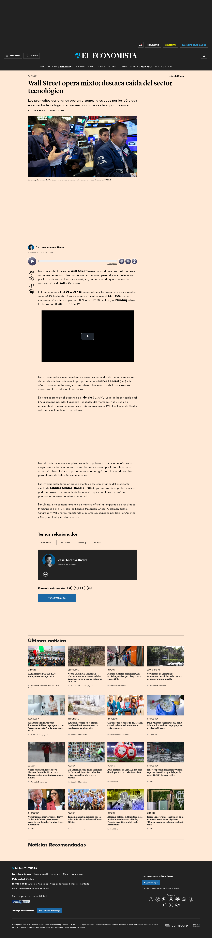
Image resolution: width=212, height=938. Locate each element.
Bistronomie (73, 719)
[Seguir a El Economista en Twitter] (158, 899)
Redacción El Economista (118, 685)
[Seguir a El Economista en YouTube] (171, 899)
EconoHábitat (153, 670)
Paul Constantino (36, 735)
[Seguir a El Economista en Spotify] (177, 899)
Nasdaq (82, 542)
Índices (158, 67)
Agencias (46, 735)
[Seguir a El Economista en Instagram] (184, 899)
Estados (111, 670)
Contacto (84, 884)
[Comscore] (176, 926)
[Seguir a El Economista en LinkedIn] (164, 899)
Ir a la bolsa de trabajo (49, 911)
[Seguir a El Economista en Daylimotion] (191, 899)
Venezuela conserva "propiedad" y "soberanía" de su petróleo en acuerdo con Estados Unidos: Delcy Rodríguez (46, 821)
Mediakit (30, 879)
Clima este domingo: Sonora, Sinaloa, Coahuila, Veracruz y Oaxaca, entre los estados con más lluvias (45, 774)
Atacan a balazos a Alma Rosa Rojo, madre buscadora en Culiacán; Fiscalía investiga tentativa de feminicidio (125, 821)
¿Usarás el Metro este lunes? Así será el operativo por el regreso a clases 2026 (124, 676)
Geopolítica (73, 670)
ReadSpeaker (112, 264)
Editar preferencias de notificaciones (30, 888)
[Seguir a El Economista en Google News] (164, 905)
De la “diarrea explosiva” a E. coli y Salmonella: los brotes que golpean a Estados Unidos (165, 725)
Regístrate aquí (151, 883)
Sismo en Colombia (84, 67)
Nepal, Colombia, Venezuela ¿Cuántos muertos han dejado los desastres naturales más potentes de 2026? (85, 678)
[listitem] (32, 261)
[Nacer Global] (21, 902)
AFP (151, 781)
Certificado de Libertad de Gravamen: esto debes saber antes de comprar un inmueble (164, 676)
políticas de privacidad (171, 888)
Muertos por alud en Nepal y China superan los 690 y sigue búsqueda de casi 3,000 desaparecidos (165, 772)
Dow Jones (65, 542)
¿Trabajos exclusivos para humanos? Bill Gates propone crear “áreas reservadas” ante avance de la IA (46, 727)
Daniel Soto (153, 734)
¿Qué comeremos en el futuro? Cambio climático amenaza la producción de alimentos (83, 725)
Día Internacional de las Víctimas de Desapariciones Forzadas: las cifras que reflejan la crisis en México (85, 774)
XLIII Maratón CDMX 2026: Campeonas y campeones (42, 675)
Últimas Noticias (48, 67)
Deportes (32, 670)
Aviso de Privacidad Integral (64, 884)
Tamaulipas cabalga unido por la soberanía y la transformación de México (85, 819)
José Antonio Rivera (52, 247)
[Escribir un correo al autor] (45, 574)
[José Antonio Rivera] (31, 247)
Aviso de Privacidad (38, 884)
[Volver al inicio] (70, 868)
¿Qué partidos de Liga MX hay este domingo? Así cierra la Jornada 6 (124, 771)
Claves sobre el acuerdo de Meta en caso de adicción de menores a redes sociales (125, 725)
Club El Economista (73, 874)
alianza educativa (128, 67)
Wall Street (46, 542)
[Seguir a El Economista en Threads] (171, 905)
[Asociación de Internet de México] (196, 926)
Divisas (168, 67)
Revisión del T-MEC (106, 67)
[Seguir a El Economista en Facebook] (151, 899)
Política (71, 766)
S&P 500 (98, 542)
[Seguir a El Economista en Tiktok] (177, 905)
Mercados (32, 76)
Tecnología (33, 719)
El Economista (39, 874)
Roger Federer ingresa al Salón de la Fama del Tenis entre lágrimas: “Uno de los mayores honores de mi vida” (165, 821)
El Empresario (54, 874)
